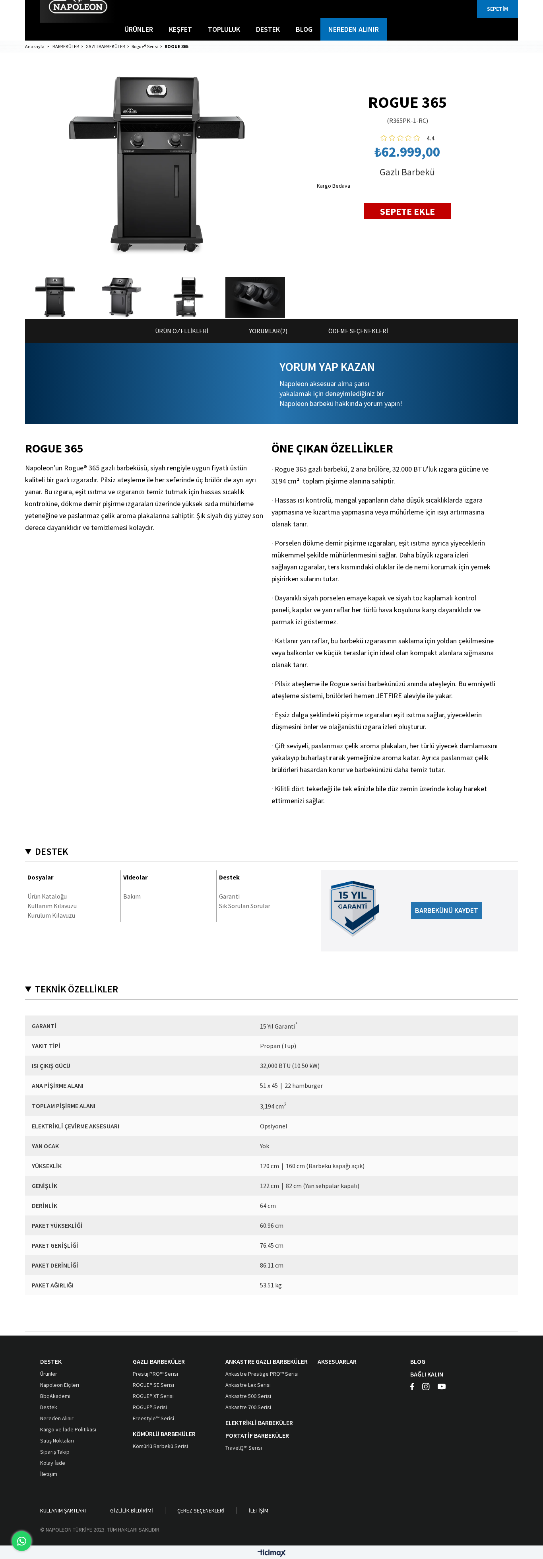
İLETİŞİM (258, 1510)
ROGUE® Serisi (150, 1407)
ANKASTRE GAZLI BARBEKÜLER (266, 1361)
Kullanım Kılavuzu (52, 906)
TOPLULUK (224, 29)
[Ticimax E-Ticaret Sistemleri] (272, 1553)
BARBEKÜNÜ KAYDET (446, 910)
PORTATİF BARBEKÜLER (257, 1435)
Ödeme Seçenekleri (358, 331)
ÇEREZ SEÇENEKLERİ (201, 1510)
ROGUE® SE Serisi (153, 1384)
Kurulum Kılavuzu (51, 915)
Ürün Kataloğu (47, 896)
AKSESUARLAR (337, 1361)
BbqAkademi (55, 1396)
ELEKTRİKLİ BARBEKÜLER (259, 1423)
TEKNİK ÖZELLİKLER (76, 989)
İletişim (48, 1473)
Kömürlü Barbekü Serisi (160, 1446)
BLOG (304, 29)
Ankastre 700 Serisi (248, 1407)
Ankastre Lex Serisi (248, 1384)
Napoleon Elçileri (59, 1384)
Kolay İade (52, 1462)
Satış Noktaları (57, 1440)
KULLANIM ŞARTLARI (63, 1510)
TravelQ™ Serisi (243, 1447)
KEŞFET (180, 29)
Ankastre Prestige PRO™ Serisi (262, 1373)
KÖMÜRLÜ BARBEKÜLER (164, 1434)
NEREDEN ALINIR (353, 29)
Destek (48, 1407)
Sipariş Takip (55, 1451)
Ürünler (48, 1373)
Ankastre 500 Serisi (248, 1396)
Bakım (132, 896)
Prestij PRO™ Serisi (155, 1373)
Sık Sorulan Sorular (244, 906)
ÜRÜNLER (138, 29)
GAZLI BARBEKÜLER (159, 1361)
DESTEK (268, 29)
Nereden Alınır (57, 1418)
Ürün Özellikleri (181, 331)
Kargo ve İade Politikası (68, 1429)
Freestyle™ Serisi (153, 1418)
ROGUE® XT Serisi (153, 1396)
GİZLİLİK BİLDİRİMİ (131, 1510)
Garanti (229, 896)
